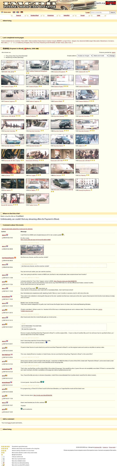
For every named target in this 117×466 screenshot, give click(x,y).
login (9, 423)
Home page (7, 12)
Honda (6, 116)
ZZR (58, 160)
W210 (71, 189)
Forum (83, 15)
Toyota (31, 205)
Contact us (105, 447)
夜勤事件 (59, 41)
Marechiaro (103, 41)
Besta (8, 175)
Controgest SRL (98, 447)
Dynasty (61, 116)
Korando (86, 86)
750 (13, 160)
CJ (83, 146)
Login (87, 12)
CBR (10, 116)
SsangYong (82, 190)
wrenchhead (6, 296)
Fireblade (33, 116)
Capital (33, 175)
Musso (88, 190)
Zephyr (18, 160)
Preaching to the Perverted (47, 42)
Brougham (44, 71)
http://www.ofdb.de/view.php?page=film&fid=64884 (36, 239)
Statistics (50, 15)
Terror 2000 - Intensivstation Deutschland (33, 41)
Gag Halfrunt (6, 354)
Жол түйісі (4, 42)
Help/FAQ (66, 15)
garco (113, 52)
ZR (11, 160)
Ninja (37, 160)
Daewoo (56, 72)
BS (84, 72)
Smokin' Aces (60, 42)
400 (12, 116)
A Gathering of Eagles (22, 42)
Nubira (86, 101)
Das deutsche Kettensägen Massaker (88, 41)
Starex (61, 146)
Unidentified (35, 15)
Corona (35, 205)
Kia (5, 175)
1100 (61, 160)
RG (6, 205)
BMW (5, 72)
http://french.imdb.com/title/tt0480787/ (65, 281)
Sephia (9, 190)
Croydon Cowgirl (51, 41)
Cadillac (31, 71)
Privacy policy (112, 447)
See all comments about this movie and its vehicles (17, 229)
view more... (68, 42)
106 (87, 72)
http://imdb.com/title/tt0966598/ (42, 395)
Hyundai (56, 116)
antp (3, 281)
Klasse (66, 189)
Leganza (12, 101)
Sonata (61, 131)
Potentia (83, 175)
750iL (9, 72)
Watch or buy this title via (8, 216)
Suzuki (3, 205)
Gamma (10, 205)
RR (14, 116)
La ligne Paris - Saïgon (69, 41)
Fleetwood (37, 71)
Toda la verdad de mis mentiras (10, 41)
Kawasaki (7, 160)
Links (98, 15)
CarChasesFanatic (8, 258)
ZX (33, 160)
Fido (31, 42)
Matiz (60, 101)
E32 (12, 72)
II (88, 101)
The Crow (36, 42)
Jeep (80, 146)
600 (89, 160)
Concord (58, 175)
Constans (111, 41)
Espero (11, 86)
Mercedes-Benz (58, 189)
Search (18, 15)
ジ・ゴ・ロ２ (12, 42)
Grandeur (87, 116)
